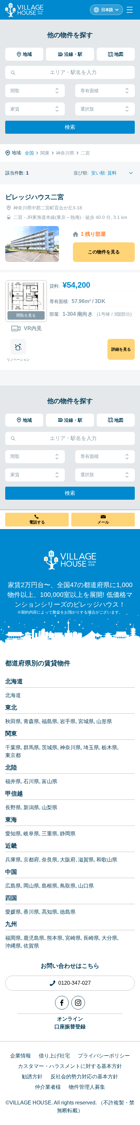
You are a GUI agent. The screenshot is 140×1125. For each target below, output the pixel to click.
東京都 (13, 755)
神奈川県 (70, 747)
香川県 (31, 912)
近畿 (11, 846)
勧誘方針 (32, 1076)
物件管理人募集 (87, 1087)
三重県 (49, 833)
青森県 (31, 721)
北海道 (14, 681)
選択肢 (87, 109)
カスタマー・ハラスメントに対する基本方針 (70, 1066)
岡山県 (31, 886)
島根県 (49, 886)
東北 (11, 707)
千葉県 (13, 747)
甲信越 (14, 793)
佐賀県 (31, 946)
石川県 (31, 781)
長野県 (13, 807)
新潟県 (31, 807)
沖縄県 (13, 946)
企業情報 (20, 1055)
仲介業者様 (48, 1087)
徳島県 (68, 912)
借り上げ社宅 (54, 1055)
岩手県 (68, 721)
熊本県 (55, 938)
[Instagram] (78, 1003)
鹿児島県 (33, 938)
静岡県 (68, 833)
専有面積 (89, 90)
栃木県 (109, 747)
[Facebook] (62, 1003)
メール (103, 522)
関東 (11, 733)
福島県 (49, 721)
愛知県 (13, 833)
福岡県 (13, 938)
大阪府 (68, 859)
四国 (11, 898)
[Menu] (129, 10)
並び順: (81, 172)
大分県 (109, 938)
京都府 (31, 859)
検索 (70, 127)
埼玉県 (91, 747)
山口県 (86, 886)
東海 (11, 819)
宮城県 (86, 721)
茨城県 (49, 747)
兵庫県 (13, 859)
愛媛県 (13, 912)
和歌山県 (106, 859)
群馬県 (31, 747)
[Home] (70, 560)
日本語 (107, 10)
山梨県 (49, 807)
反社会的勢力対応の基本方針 (84, 1076)
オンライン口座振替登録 (70, 1022)
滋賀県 (86, 859)
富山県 (49, 781)
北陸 (11, 767)
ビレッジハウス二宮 (34, 197)
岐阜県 (31, 833)
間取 (15, 90)
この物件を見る (104, 251)
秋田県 (13, 721)
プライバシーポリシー (104, 1055)
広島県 (13, 886)
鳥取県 (68, 886)
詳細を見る (121, 349)
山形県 (104, 721)
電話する (37, 522)
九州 (11, 924)
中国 (11, 872)
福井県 (13, 781)
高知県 (49, 912)
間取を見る (26, 315)
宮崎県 (73, 938)
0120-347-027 (74, 983)
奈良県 (49, 859)
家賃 (15, 109)
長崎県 (91, 938)
